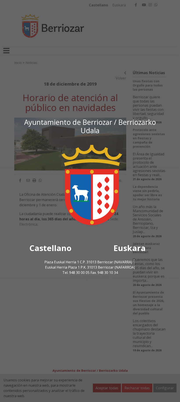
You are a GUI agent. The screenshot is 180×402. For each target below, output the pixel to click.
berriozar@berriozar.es (90, 277)
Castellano (50, 248)
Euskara (129, 248)
